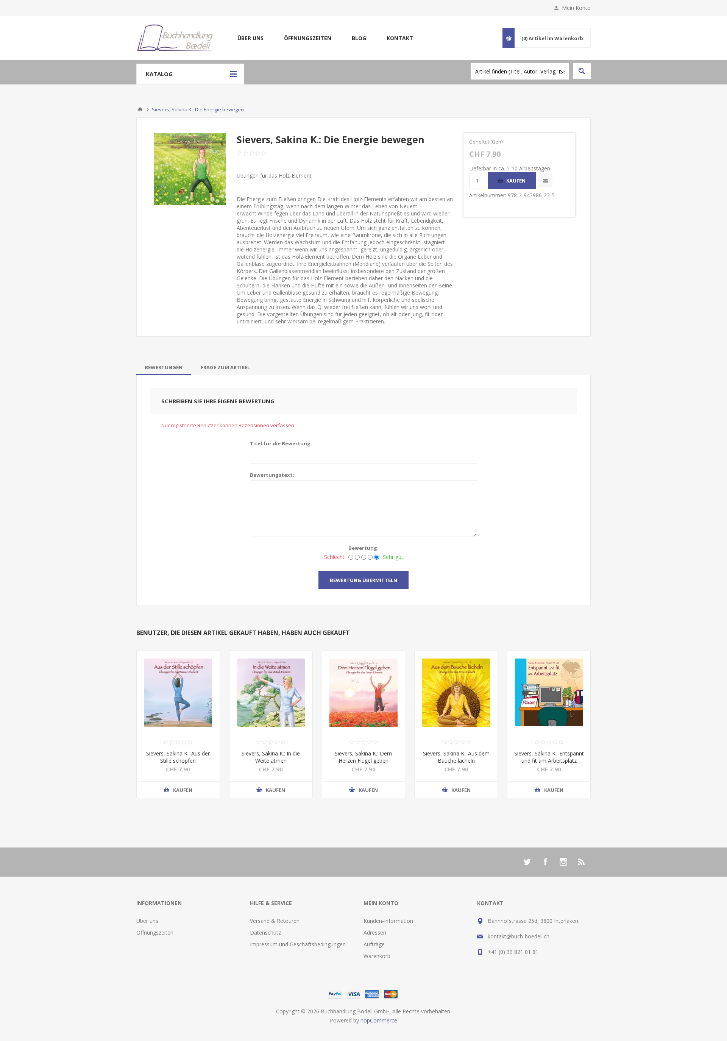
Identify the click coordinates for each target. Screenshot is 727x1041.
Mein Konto (576, 7)
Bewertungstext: (272, 474)
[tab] (163, 367)
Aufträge (374, 944)
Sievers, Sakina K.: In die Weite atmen (271, 757)
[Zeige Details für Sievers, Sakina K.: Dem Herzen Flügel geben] (363, 692)
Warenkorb (377, 956)
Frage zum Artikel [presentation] (225, 367)
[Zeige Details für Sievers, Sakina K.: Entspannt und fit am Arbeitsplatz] (548, 692)
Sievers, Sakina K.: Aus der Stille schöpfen (178, 757)
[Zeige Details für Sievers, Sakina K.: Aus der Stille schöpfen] (178, 692)
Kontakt (400, 38)
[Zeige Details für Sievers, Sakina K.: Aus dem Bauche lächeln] (456, 692)
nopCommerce (378, 1020)
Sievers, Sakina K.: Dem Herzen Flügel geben (363, 757)
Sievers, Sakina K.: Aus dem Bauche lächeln (456, 757)
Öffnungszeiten (307, 38)
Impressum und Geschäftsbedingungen (298, 944)
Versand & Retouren (275, 920)
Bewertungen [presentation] (164, 367)
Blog (359, 38)
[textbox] (520, 71)
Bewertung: (363, 548)
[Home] (140, 109)
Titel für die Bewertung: (281, 443)
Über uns (250, 38)
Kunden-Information (388, 920)
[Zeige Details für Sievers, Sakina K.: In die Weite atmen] (270, 692)
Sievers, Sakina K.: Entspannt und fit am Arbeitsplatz (549, 757)
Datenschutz (265, 932)
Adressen (375, 932)
